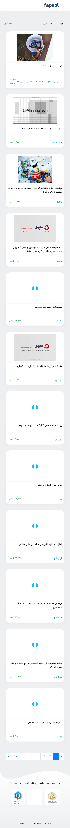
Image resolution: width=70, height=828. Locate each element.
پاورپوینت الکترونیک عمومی (48, 307)
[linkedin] (49, 817)
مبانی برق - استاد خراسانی (49, 485)
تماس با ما (24, 783)
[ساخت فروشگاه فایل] (15, 5)
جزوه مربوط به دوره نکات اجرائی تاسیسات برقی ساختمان (39, 606)
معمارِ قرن (57, 677)
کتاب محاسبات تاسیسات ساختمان (44, 722)
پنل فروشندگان (53, 783)
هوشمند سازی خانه (52, 66)
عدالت (59, 321)
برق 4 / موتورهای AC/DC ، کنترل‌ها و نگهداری (39, 366)
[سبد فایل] (4, 5)
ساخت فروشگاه (37, 783)
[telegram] (27, 817)
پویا (60, 499)
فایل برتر (58, 380)
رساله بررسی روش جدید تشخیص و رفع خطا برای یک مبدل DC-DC (36, 665)
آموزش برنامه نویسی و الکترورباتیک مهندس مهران (39, 82)
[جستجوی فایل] (22, 5)
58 (23, 756)
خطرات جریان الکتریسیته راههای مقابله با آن (40, 544)
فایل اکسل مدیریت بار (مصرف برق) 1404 (42, 129)
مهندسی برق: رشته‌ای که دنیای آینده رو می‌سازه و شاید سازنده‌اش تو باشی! (35, 190)
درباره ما (13, 783)
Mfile (59, 202)
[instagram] (35, 817)
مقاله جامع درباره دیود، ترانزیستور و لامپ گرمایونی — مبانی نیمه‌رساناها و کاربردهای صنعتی (36, 249)
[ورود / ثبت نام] (9, 5)
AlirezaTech (56, 143)
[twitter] (42, 817)
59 (15, 756)
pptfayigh (57, 558)
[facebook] (20, 817)
